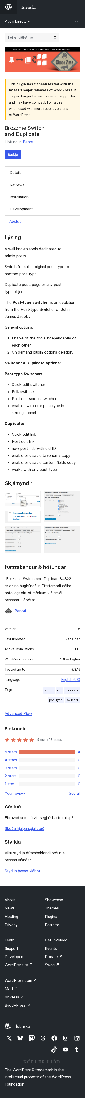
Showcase (54, 900)
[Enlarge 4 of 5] (74, 497)
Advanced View (18, 713)
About (10, 900)
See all (74, 793)
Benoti (28, 141)
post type (56, 700)
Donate (54, 956)
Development (21, 209)
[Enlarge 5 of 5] (74, 532)
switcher (72, 700)
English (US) (70, 680)
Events (51, 948)
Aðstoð (15, 221)
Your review (15, 793)
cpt (59, 690)
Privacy (11, 924)
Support (11, 948)
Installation (19, 197)
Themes (52, 908)
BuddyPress (17, 1005)
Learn (9, 940)
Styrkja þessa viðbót (22, 870)
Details (15, 172)
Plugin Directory (17, 21)
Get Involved (56, 940)
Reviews (17, 185)
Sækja (13, 155)
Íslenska (23, 1026)
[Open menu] (77, 7)
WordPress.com (21, 980)
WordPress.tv (19, 965)
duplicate (71, 690)
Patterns (52, 924)
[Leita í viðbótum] (55, 37)
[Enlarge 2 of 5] (34, 517)
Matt (11, 988)
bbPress (14, 997)
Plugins (51, 916)
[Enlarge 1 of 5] (34, 497)
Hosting (11, 916)
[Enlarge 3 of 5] (34, 532)
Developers (14, 956)
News (10, 908)
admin (49, 690)
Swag (52, 965)
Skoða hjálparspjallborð (24, 828)
